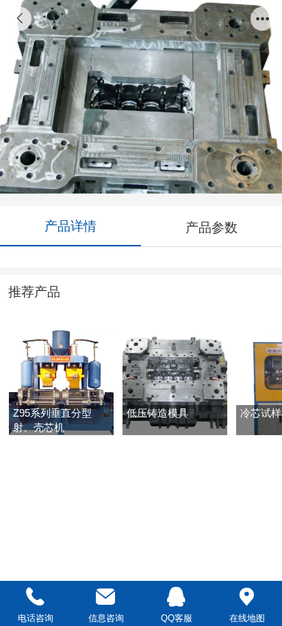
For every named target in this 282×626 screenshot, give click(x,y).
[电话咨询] (35, 597)
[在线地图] (247, 597)
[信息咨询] (105, 597)
